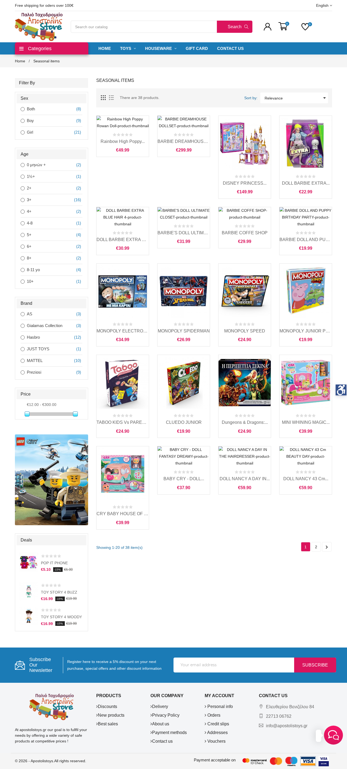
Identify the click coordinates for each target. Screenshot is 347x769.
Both (31, 109)
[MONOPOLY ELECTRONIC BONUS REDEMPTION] (123, 291)
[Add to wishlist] (135, 125)
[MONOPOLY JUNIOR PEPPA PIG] (305, 291)
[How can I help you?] (333, 735)
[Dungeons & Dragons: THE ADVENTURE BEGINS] (245, 382)
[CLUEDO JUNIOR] (184, 382)
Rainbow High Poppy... (123, 141)
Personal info (219, 706)
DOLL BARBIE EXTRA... (306, 183)
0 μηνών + (36, 164)
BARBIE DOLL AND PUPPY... (305, 239)
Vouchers (216, 741)
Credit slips (217, 724)
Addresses (217, 732)
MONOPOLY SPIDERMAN (184, 331)
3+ (29, 199)
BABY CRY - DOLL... (183, 478)
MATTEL (35, 360)
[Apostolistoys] (51, 706)
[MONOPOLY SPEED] (245, 291)
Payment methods (169, 732)
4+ (29, 211)
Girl (30, 132)
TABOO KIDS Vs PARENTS (123, 422)
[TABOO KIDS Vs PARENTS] (123, 382)
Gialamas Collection (44, 325)
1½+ (31, 176)
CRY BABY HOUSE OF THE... (123, 513)
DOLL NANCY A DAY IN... (245, 478)
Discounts (107, 706)
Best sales (108, 724)
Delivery (160, 706)
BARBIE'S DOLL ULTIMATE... (184, 232)
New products (111, 715)
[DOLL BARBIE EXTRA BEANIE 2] (305, 143)
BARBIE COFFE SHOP (245, 232)
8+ (29, 258)
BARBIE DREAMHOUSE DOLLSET (184, 141)
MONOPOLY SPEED (244, 331)
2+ (29, 188)
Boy (30, 120)
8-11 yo (33, 269)
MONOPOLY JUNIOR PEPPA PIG (305, 331)
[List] (111, 98)
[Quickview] (123, 125)
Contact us (162, 741)
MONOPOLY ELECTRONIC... (123, 331)
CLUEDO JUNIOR (184, 422)
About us (160, 724)
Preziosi (34, 372)
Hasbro (33, 337)
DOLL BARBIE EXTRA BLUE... (123, 239)
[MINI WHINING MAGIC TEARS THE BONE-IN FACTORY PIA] (305, 382)
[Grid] (103, 98)
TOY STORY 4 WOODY (61, 617)
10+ (30, 281)
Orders (213, 715)
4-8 (30, 223)
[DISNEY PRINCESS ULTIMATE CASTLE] (245, 143)
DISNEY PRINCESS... (244, 183)
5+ (29, 234)
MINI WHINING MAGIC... (306, 422)
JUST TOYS (38, 349)
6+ (29, 246)
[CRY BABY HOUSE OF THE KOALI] (123, 474)
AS (29, 314)
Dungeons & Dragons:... (245, 422)
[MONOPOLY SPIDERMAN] (184, 291)
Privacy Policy (165, 715)
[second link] (27, 413)
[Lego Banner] (51, 480)
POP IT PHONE (54, 563)
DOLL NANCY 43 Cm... (305, 478)
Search (235, 26)
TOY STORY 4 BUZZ (59, 592)
